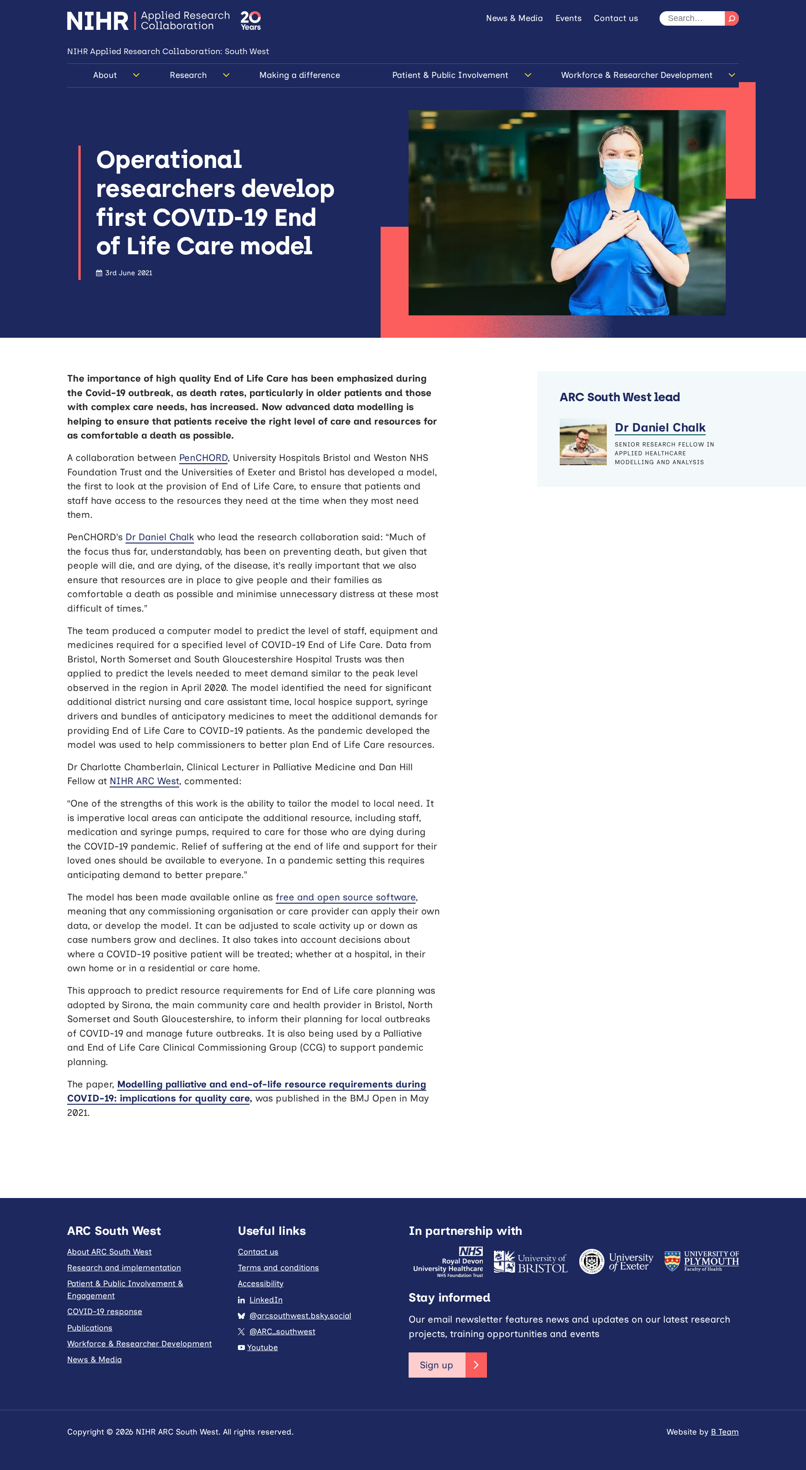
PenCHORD (203, 457)
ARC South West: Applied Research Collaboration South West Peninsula (148, 20)
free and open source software (346, 897)
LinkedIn (266, 1299)
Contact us (616, 18)
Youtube (262, 1347)
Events (569, 18)
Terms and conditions (278, 1267)
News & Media (514, 18)
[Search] (732, 18)
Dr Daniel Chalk (159, 537)
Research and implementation (124, 1267)
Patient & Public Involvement (450, 75)
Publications (89, 1327)
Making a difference (299, 75)
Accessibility (261, 1283)
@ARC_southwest (282, 1331)
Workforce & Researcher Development (637, 75)
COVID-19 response (104, 1311)
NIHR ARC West (144, 781)
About (105, 75)
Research (188, 75)
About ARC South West (109, 1251)
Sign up (436, 1365)
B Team (725, 1431)
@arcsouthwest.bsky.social (300, 1315)
